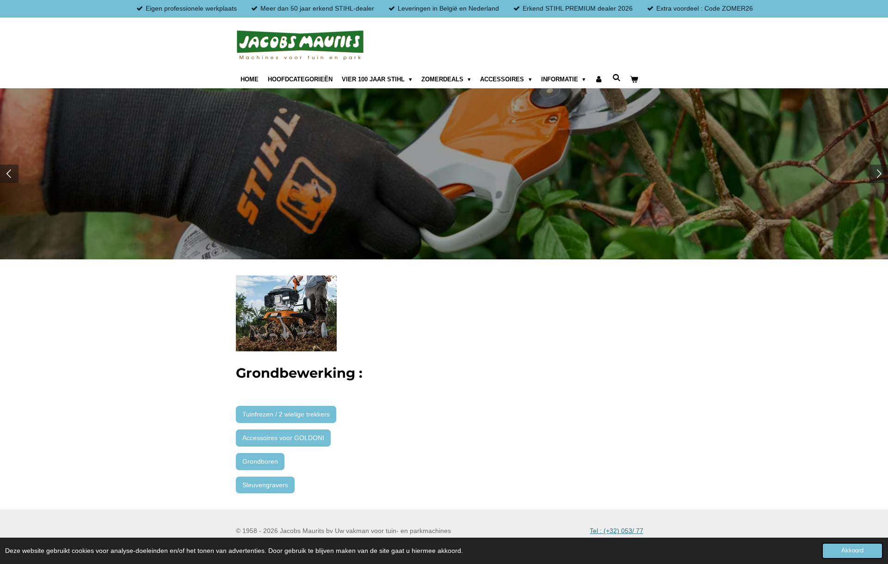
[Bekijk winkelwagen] (634, 79)
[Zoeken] (616, 78)
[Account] (599, 79)
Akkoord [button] (852, 550)
